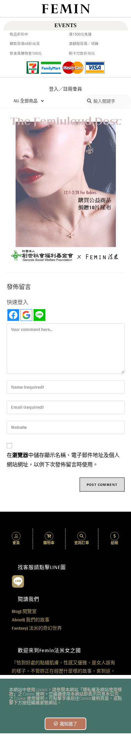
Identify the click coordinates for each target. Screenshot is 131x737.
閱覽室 (24, 611)
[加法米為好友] (18, 580)
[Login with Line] (39, 315)
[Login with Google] (26, 315)
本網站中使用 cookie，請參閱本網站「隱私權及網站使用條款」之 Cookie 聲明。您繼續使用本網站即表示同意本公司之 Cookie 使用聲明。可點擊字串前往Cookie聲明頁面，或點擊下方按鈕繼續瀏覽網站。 (65, 696)
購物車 (48, 543)
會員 (16, 543)
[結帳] (114, 536)
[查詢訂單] (81, 536)
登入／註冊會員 (65, 88)
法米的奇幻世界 (37, 628)
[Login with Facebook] (13, 315)
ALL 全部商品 (25, 101)
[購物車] (49, 536)
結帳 (114, 543)
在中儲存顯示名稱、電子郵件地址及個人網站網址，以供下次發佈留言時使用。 (63, 460)
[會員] (16, 536)
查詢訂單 (81, 543)
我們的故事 (30, 619)
